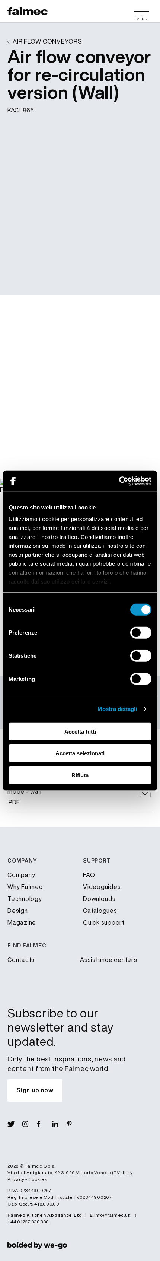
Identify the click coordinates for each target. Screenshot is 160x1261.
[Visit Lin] (59, 1124)
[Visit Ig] (29, 1124)
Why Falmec (25, 887)
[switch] (140, 632)
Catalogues (100, 911)
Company (21, 875)
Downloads (99, 899)
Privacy (15, 1179)
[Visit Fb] (44, 1124)
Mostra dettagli (117, 709)
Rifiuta (80, 775)
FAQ (89, 875)
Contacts (21, 960)
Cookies (37, 1179)
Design (17, 911)
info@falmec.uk (112, 1215)
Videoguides (102, 887)
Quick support (104, 922)
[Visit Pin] (74, 1124)
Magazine (21, 922)
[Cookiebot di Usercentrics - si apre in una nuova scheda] (118, 481)
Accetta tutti (80, 731)
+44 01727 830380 (28, 1221)
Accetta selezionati (80, 753)
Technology (24, 899)
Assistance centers (108, 960)
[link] (37, 1245)
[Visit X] (14, 1124)
